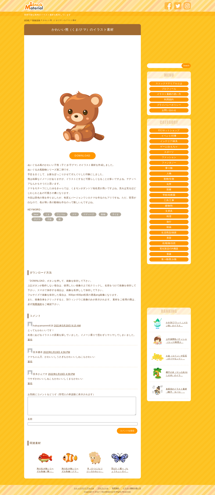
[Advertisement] (82, 56)
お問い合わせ (169, 110)
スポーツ (169, 152)
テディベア (89, 214)
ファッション (169, 157)
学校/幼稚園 (169, 195)
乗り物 (168, 168)
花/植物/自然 (169, 243)
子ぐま (115, 214)
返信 (30, 339)
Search (186, 66)
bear (36, 214)
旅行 (169, 222)
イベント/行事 (168, 136)
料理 (169, 216)
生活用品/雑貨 (168, 232)
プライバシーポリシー (169, 105)
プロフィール (169, 89)
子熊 (49, 219)
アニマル (61, 214)
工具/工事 (169, 200)
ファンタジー (169, 162)
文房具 (168, 211)
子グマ (37, 219)
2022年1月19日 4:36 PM (56, 352)
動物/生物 (36, 20)
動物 (103, 214)
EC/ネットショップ (168, 130)
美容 (169, 238)
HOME (27, 20)
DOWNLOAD (82, 155)
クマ (74, 214)
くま (47, 214)
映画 (169, 227)
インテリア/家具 (169, 141)
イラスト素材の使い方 (169, 94)
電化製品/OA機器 (169, 248)
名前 (30, 419)
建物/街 (169, 205)
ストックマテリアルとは (169, 83)
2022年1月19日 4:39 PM (61, 374)
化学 (169, 184)
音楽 (169, 254)
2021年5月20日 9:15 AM (67, 325)
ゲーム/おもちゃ (169, 146)
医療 (169, 189)
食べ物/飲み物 (168, 259)
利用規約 (37, 304)
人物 (169, 173)
